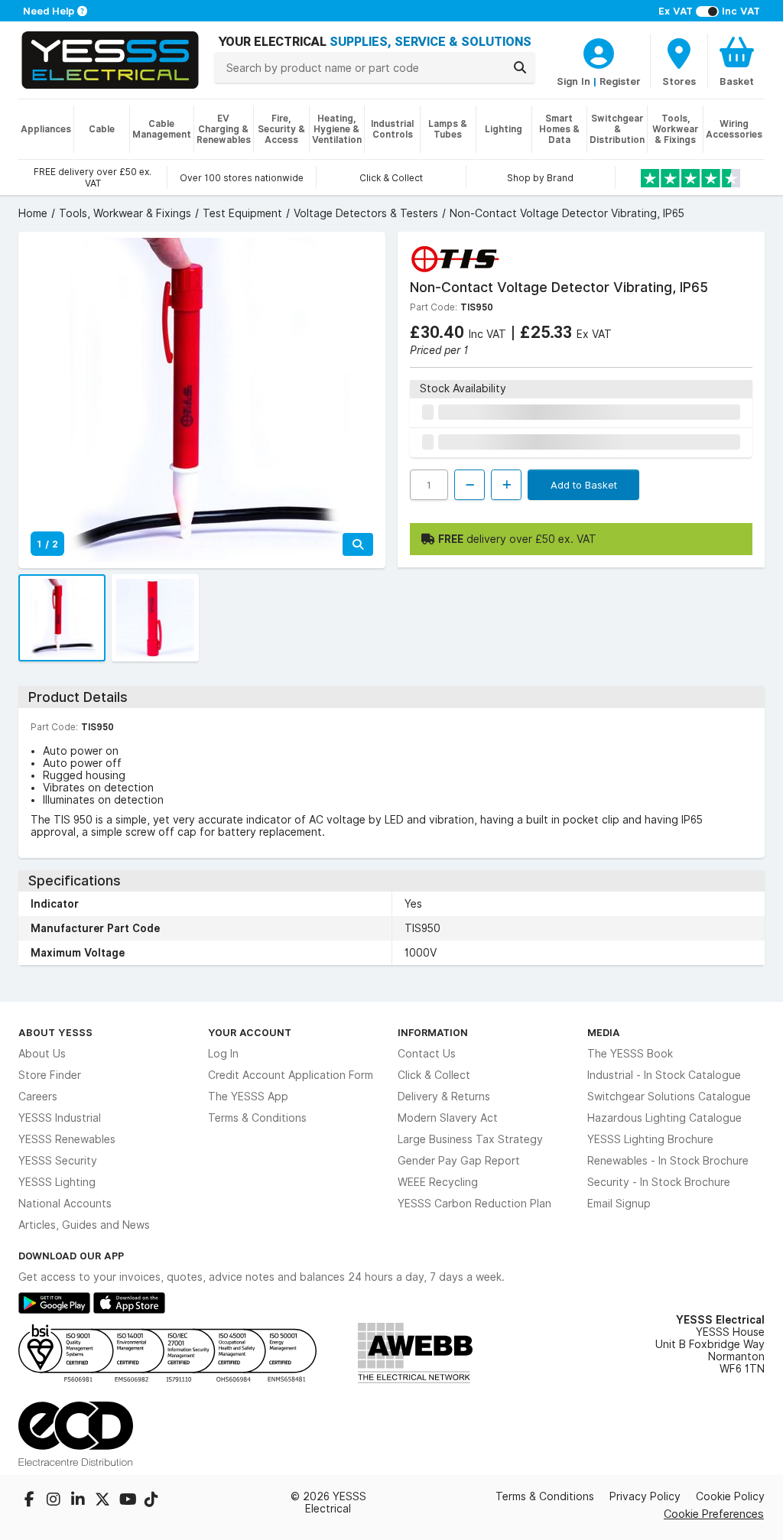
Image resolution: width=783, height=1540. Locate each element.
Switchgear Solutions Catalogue (669, 1096)
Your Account (249, 1032)
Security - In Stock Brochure (658, 1182)
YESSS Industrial (59, 1118)
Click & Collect (434, 1075)
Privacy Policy (645, 1496)
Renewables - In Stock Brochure (668, 1161)
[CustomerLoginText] (599, 51)
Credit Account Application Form (290, 1075)
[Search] (520, 67)
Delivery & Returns (444, 1096)
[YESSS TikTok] (151, 1501)
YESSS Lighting (57, 1182)
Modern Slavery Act (448, 1118)
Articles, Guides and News (84, 1225)
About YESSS (55, 1032)
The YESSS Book (630, 1054)
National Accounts (65, 1203)
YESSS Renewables (66, 1139)
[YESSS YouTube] (128, 1501)
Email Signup (619, 1203)
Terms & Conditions (257, 1118)
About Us (42, 1054)
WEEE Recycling (438, 1182)
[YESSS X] (104, 1501)
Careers (37, 1096)
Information (433, 1032)
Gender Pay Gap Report (459, 1161)
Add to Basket (584, 485)
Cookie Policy (730, 1496)
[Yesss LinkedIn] (79, 1501)
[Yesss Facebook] (30, 1501)
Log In (223, 1054)
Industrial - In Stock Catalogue (664, 1075)
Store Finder (49, 1075)
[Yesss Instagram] (55, 1501)
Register (620, 81)
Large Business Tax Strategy (470, 1139)
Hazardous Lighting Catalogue (664, 1118)
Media (603, 1032)
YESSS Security (57, 1161)
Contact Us (427, 1054)
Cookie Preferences (714, 1513)
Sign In (573, 81)
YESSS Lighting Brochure (650, 1139)
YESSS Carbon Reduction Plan (474, 1203)
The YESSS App (248, 1096)
